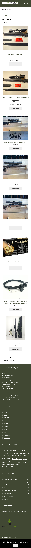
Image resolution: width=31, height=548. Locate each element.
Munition (6, 487)
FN (12, 455)
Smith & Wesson (10, 464)
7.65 (13, 450)
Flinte (9, 455)
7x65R (15, 450)
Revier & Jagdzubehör (9, 493)
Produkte (6, 412)
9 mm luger (19, 450)
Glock (19, 455)
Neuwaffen (6, 482)
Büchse (4, 455)
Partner (6, 426)
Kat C (9, 458)
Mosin (26, 459)
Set (5, 464)
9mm (23, 450)
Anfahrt (6, 423)
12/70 (26, 450)
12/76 (3, 453)
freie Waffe (15, 455)
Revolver (24, 462)
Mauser (20, 459)
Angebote (6, 485)
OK (15, 545)
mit (24, 459)
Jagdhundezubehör (9, 496)
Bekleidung (6, 499)
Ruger (3, 464)
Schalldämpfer (7, 420)
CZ (7, 455)
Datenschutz (7, 438)
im (23, 455)
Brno (21, 453)
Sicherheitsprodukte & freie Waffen (13, 502)
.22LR (4, 450)
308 (15, 453)
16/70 (6, 453)
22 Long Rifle (11, 453)
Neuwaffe (7, 462)
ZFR (6, 466)
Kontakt (6, 429)
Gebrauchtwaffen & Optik (10, 479)
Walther (3, 466)
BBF (19, 453)
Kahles (26, 455)
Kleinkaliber (15, 459)
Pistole (12, 462)
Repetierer (17, 462)
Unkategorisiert (8, 505)
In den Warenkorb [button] (15, 64)
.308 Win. (9, 450)
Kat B (4, 458)
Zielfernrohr (10, 467)
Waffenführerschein (9, 418)
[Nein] (29, 543)
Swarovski (21, 464)
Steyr (16, 464)
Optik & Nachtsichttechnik (10, 490)
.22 (2, 450)
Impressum (7, 435)
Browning (25, 453)
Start (4, 9)
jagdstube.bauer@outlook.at (12, 399)
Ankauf (5, 415)
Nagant (3, 462)
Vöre (25, 464)
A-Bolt (17, 453)
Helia (21, 455)
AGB (5, 432)
